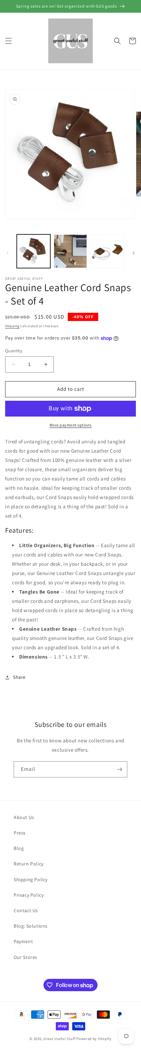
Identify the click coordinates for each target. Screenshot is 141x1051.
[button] (8, 40)
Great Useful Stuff (59, 1038)
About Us (24, 817)
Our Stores (25, 957)
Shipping (12, 326)
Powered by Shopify (94, 1038)
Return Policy (28, 864)
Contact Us (26, 910)
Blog (19, 848)
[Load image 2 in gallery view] (70, 251)
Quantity (13, 351)
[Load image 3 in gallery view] (107, 251)
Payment (23, 941)
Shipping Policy (31, 879)
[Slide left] (7, 253)
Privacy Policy (28, 895)
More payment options (71, 425)
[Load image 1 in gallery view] (33, 251)
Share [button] (19, 677)
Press (20, 833)
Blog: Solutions (31, 926)
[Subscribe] (119, 769)
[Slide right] (133, 253)
